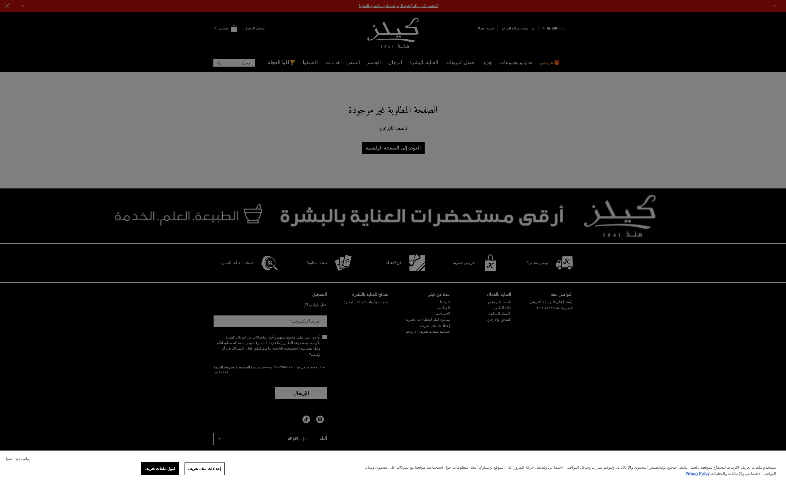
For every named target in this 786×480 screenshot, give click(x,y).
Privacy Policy (698, 473)
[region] (393, 465)
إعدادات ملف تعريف (204, 468)
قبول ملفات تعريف (160, 468)
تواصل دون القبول (17, 459)
